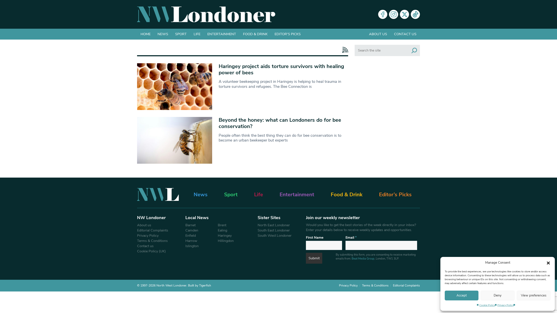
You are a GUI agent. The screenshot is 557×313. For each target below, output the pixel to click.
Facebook (382, 14)
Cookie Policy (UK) (151, 251)
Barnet (190, 225)
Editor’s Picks (395, 194)
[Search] (414, 50)
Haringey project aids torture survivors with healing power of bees (281, 69)
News (163, 34)
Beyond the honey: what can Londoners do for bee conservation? (280, 123)
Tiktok (415, 14)
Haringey (225, 235)
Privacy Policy (505, 305)
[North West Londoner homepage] (206, 14)
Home (146, 34)
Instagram (393, 14)
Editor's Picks (288, 34)
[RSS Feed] (344, 50)
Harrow (191, 240)
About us (378, 34)
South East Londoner (274, 230)
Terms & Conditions (152, 240)
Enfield (190, 235)
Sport (181, 34)
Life (197, 34)
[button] (548, 262)
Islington (192, 246)
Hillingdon (226, 240)
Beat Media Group (363, 259)
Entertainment (221, 34)
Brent (222, 225)
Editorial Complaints (152, 230)
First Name (315, 237)
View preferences (533, 295)
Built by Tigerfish (199, 285)
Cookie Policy (487, 305)
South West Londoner (275, 235)
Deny (498, 295)
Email (351, 237)
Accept (461, 295)
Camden (191, 230)
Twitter (404, 14)
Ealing (222, 230)
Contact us (405, 34)
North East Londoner (274, 225)
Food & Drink (255, 34)
